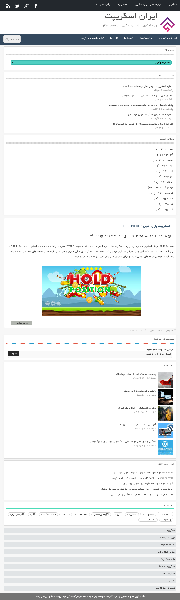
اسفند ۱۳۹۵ (166, 198)
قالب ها (114, 38)
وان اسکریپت (168, 559)
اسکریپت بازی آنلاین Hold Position (146, 226)
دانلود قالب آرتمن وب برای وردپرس (142, 483)
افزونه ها (129, 38)
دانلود (64, 514)
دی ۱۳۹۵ (167, 204)
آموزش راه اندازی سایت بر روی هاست (135, 424)
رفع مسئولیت (103, 4)
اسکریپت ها (146, 38)
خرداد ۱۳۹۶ (166, 182)
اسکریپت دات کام (166, 566)
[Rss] (8, 6)
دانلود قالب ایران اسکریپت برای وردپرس (150, 114)
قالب (32, 514)
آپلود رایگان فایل (166, 552)
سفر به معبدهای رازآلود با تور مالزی (137, 408)
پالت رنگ (170, 580)
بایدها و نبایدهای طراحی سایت (140, 391)
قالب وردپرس (17, 514)
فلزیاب (169, 483)
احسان (169, 494)
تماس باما (122, 4)
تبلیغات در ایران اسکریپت (147, 4)
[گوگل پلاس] (26, 6)
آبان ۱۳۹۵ (167, 209)
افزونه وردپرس (101, 514)
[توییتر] (17, 6)
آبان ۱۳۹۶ (167, 171)
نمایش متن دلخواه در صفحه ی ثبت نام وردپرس (147, 95)
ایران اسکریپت (80, 514)
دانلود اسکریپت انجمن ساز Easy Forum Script (147, 86)
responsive (165, 514)
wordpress (148, 514)
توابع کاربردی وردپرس (92, 38)
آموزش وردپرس (168, 38)
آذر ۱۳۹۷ (167, 154)
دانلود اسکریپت (48, 514)
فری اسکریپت (167, 537)
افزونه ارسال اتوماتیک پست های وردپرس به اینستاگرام (143, 124)
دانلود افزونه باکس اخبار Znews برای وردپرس (136, 494)
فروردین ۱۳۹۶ (164, 193)
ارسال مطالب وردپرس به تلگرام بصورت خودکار (126, 489)
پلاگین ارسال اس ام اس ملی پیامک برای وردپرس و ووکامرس (140, 105)
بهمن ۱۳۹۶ (166, 165)
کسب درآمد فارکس (165, 588)
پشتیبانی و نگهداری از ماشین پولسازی (135, 374)
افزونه (118, 514)
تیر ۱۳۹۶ (167, 176)
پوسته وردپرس (148, 520)
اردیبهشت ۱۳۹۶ (163, 187)
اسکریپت (172, 4)
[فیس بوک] (36, 6)
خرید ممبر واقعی (164, 489)
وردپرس (166, 519)
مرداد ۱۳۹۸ (166, 149)
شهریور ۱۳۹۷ (165, 160)
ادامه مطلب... (21, 323)
